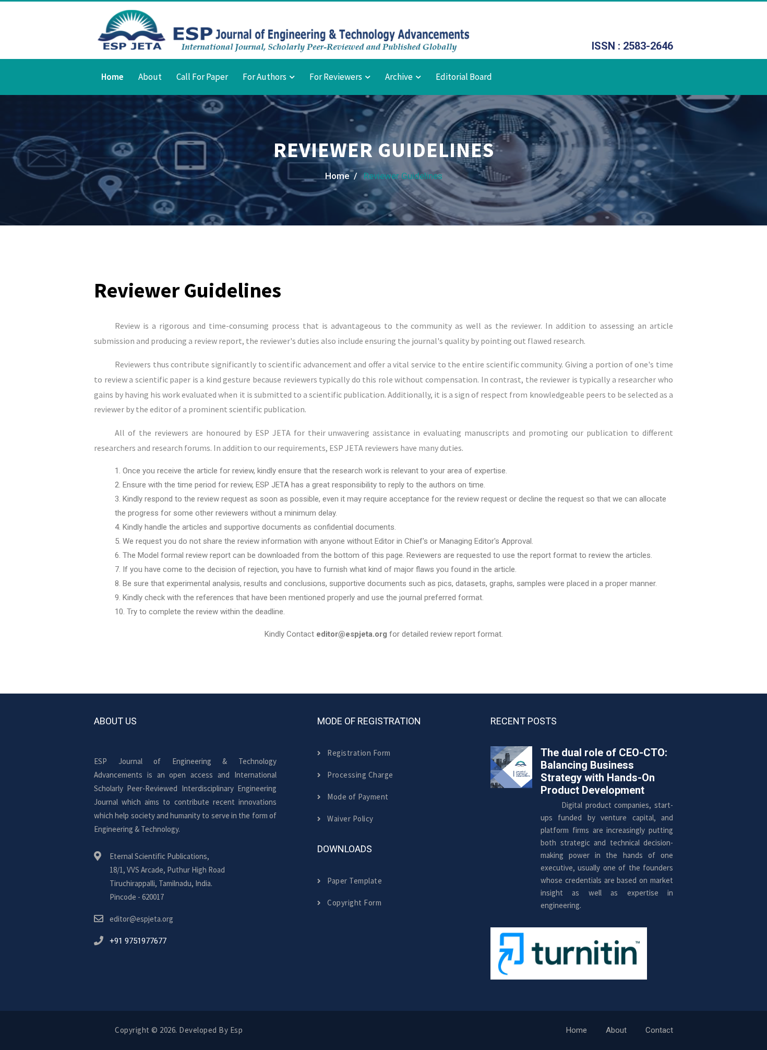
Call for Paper (202, 76)
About (150, 76)
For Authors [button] (264, 76)
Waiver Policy (350, 819)
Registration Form (359, 753)
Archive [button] (399, 76)
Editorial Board (464, 76)
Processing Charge (360, 775)
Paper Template (354, 881)
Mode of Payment (358, 797)
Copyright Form (354, 903)
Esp (236, 1030)
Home (112, 76)
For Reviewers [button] (335, 76)
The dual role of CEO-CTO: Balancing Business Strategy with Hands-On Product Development (604, 771)
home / (341, 176)
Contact (659, 1030)
